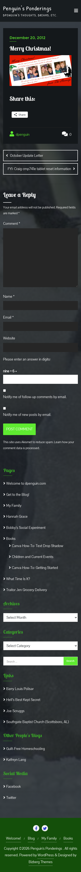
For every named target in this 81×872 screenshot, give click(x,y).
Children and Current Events (32, 556)
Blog (31, 838)
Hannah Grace (17, 516)
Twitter (11, 797)
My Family (13, 505)
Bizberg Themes (41, 862)
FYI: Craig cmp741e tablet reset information (39, 169)
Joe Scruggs (15, 711)
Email (8, 317)
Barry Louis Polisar (20, 688)
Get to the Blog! (17, 494)
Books (11, 538)
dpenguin (22, 134)
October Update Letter (26, 155)
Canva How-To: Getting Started (35, 567)
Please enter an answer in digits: (27, 359)
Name (9, 296)
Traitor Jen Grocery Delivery (26, 590)
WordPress (46, 855)
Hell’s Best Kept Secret (23, 699)
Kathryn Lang (16, 759)
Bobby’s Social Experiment (25, 527)
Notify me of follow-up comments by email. (35, 397)
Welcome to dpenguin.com (26, 483)
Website (9, 338)
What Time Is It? (18, 579)
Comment (11, 223)
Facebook (13, 786)
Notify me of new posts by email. (27, 414)
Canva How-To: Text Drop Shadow (37, 546)
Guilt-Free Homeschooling (25, 748)
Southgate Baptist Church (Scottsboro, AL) (37, 722)
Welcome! (13, 838)
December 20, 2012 (27, 38)
